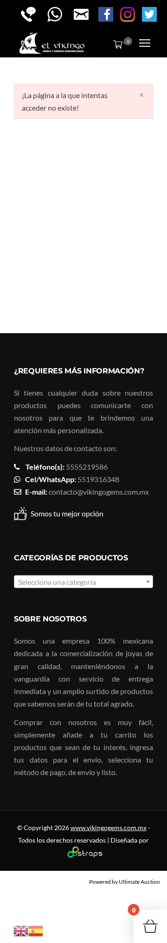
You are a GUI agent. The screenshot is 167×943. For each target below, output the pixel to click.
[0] (116, 44)
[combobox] (83, 581)
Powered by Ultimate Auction (124, 881)
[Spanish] (35, 929)
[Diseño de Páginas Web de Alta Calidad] (84, 855)
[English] (20, 929)
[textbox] (83, 582)
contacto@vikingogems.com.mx (99, 491)
